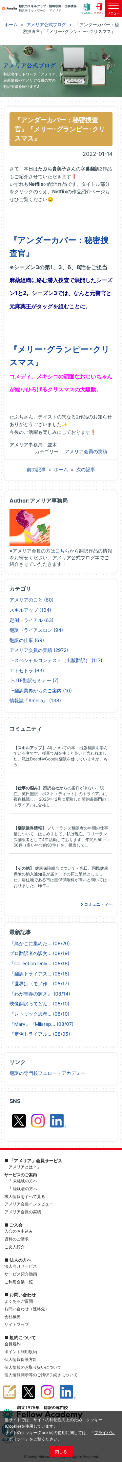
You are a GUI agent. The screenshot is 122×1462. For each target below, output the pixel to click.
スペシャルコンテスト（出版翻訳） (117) (58, 660)
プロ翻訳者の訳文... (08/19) (39, 953)
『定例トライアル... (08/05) (39, 1034)
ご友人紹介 (14, 1246)
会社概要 (12, 1316)
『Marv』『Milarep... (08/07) (41, 1024)
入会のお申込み (18, 1231)
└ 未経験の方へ (23, 1180)
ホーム (61, 469)
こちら (62, 551)
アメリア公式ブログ (29, 65)
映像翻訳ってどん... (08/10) (39, 1003)
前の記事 (36, 469)
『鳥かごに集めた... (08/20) (39, 943)
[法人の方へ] (86, 9)
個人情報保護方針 (20, 1359)
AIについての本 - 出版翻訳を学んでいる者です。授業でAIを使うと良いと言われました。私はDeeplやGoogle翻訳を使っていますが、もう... (61, 756)
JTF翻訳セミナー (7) (36, 680)
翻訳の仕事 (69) (26, 640)
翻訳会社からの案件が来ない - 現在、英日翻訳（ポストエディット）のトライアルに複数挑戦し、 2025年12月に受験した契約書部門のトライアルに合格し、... (60, 796)
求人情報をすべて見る (24, 1196)
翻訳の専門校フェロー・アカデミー (47, 1073)
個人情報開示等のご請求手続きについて (41, 1374)
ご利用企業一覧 (18, 1281)
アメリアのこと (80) (31, 600)
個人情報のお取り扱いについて (32, 1367)
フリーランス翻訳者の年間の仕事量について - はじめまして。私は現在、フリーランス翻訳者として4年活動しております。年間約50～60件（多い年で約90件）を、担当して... (61, 836)
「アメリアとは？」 (22, 1166)
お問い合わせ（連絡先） (26, 1308)
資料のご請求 (16, 1239)
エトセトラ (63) (26, 670)
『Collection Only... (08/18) (39, 963)
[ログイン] (99, 9)
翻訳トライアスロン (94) (36, 630)
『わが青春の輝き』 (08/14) (39, 994)
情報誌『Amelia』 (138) (35, 700)
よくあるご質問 (18, 1301)
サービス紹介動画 (20, 1274)
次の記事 (85, 469)
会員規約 (12, 1343)
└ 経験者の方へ (23, 1188)
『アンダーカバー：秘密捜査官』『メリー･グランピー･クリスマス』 (60, 129)
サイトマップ (16, 1324)
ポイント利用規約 (20, 1351)
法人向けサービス (20, 1266)
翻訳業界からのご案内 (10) (43, 690)
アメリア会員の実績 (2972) (38, 650)
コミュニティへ (98, 904)
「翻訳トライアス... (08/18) (39, 973)
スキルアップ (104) (30, 610)
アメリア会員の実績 (86, 451)
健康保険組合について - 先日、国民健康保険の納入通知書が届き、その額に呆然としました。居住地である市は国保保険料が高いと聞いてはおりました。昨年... (61, 877)
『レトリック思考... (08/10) (39, 1014)
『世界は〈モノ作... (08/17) (39, 983)
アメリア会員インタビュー (28, 1203)
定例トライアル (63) (31, 620)
